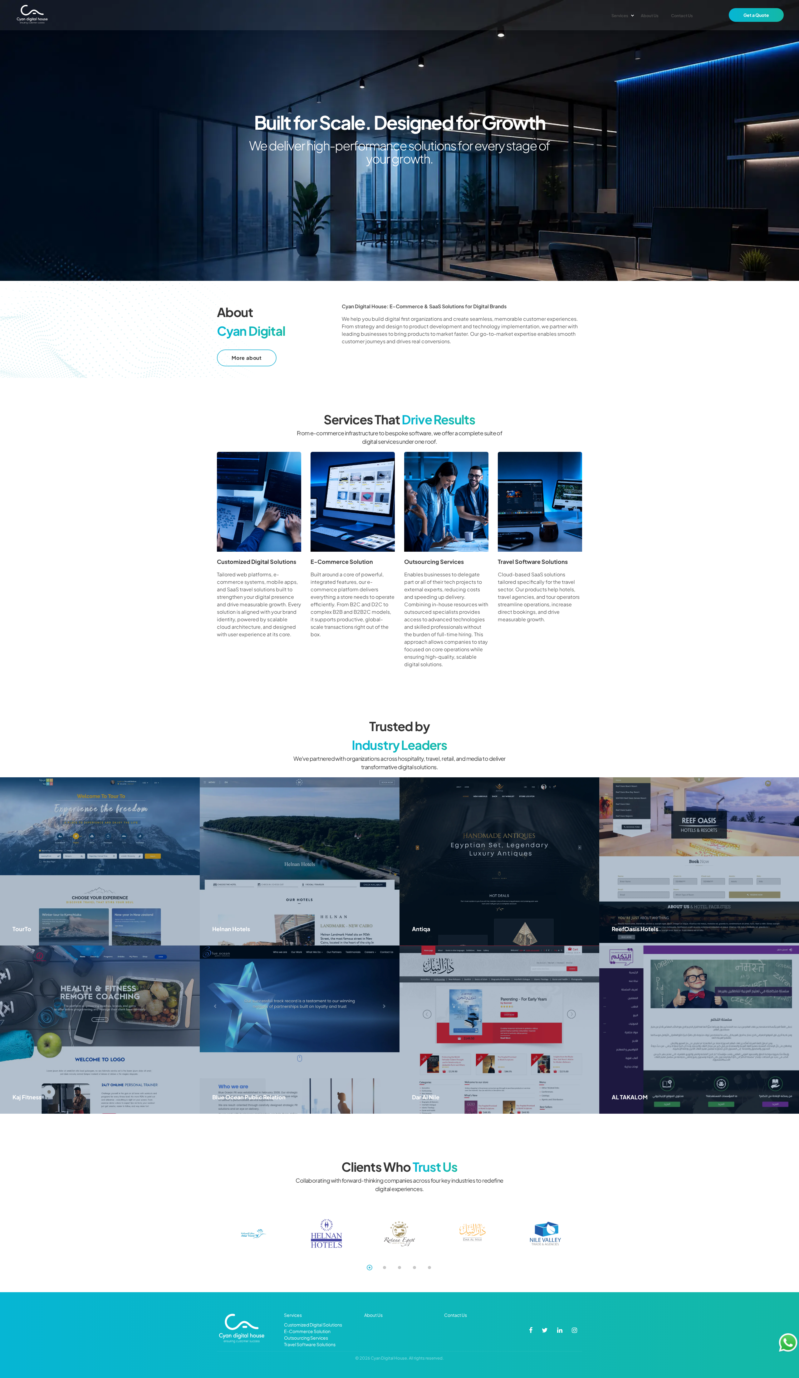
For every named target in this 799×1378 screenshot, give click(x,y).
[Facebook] (530, 1330)
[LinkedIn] (559, 1330)
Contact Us (455, 1315)
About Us (373, 1315)
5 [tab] (429, 1267)
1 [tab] (369, 1267)
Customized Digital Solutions (256, 561)
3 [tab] (399, 1267)
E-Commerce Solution (342, 561)
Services (293, 1315)
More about (247, 357)
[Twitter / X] (545, 1330)
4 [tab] (414, 1267)
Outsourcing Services (434, 561)
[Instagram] (574, 1330)
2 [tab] (384, 1267)
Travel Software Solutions (533, 561)
